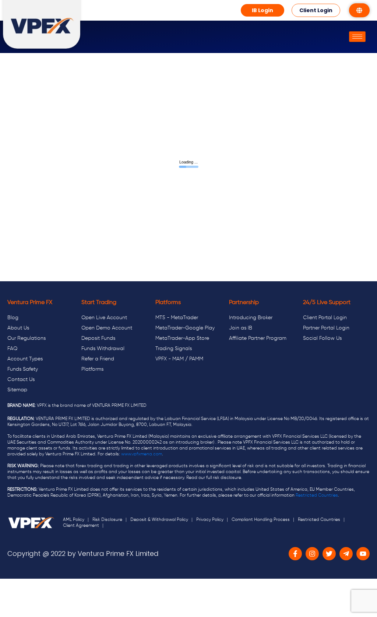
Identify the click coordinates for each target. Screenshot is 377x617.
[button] (262, 10)
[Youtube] (363, 553)
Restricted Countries (317, 495)
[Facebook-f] (295, 553)
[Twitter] (329, 553)
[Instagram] (312, 553)
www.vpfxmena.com (141, 454)
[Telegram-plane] (346, 553)
